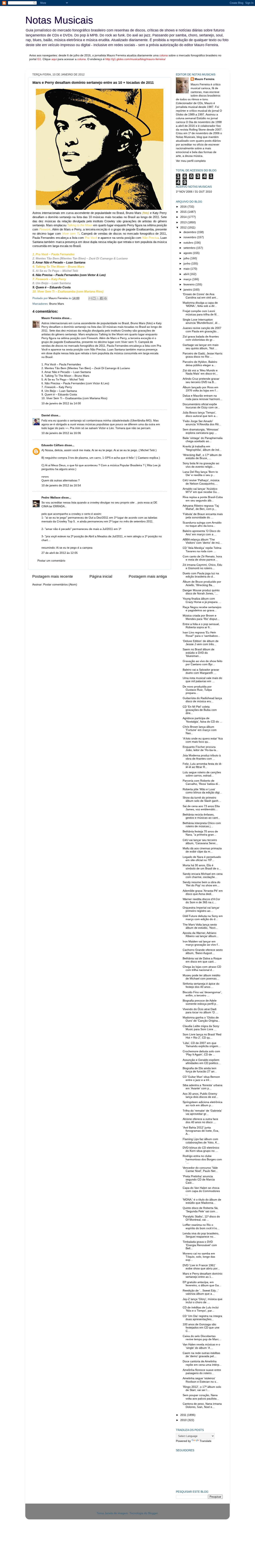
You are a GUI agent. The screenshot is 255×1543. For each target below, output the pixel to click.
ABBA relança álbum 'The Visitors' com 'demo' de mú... (202, 541)
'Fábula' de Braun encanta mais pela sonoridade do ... (203, 516)
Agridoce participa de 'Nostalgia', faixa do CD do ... (202, 720)
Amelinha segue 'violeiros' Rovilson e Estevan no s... (200, 1380)
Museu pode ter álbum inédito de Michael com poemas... (201, 977)
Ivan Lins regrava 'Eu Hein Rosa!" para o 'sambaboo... (201, 634)
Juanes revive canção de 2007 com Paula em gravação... (202, 330)
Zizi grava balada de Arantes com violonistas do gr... (201, 338)
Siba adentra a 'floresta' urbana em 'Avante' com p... (202, 1087)
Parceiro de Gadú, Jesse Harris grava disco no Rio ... (202, 355)
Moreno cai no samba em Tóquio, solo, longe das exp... (199, 1256)
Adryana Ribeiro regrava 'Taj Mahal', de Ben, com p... (201, 507)
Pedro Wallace (51, 497)
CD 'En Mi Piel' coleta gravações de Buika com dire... (200, 710)
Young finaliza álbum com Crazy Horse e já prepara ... (202, 600)
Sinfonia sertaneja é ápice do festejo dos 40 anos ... (201, 985)
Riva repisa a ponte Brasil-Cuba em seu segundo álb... (203, 499)
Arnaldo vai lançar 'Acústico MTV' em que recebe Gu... (201, 490)
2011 (183, 1414)
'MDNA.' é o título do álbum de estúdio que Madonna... (202, 1201)
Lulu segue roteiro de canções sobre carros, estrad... (202, 774)
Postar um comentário (51, 560)
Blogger (153, 1513)
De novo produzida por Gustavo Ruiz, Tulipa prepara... (197, 689)
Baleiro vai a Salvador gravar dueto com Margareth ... (201, 671)
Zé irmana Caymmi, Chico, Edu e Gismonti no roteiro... (202, 566)
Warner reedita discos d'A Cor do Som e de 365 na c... (201, 901)
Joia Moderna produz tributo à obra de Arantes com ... (202, 757)
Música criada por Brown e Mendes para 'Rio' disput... (201, 617)
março (187, 279)
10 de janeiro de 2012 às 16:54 (61, 485)
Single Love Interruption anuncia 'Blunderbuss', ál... (201, 321)
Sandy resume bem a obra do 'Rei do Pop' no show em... (201, 884)
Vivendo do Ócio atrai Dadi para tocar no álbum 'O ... (200, 1011)
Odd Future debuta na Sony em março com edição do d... (203, 918)
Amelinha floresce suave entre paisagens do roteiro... (202, 1371)
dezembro (190, 232)
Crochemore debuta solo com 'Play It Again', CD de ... (201, 1053)
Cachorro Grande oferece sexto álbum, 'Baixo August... (203, 951)
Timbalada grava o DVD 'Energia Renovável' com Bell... (200, 1245)
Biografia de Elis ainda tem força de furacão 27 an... (200, 1070)
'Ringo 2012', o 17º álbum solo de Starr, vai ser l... (202, 1388)
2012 (183, 227)
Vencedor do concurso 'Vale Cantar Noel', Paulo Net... (200, 1169)
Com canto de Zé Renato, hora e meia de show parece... (202, 558)
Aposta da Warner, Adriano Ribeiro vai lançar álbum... (201, 934)
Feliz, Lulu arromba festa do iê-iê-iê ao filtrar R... (202, 765)
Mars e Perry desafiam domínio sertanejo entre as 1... (202, 1275)
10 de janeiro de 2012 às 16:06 (61, 433)
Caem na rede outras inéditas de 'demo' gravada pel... (201, 1355)
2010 (183, 1420)
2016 (183, 206)
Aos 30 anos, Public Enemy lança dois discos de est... (200, 1095)
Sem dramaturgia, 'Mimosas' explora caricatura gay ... (201, 431)
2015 (183, 211)
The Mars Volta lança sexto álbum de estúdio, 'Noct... (200, 926)
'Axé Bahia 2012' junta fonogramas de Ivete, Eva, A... (201, 1130)
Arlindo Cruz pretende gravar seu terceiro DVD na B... (201, 380)
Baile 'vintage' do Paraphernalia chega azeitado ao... (203, 440)
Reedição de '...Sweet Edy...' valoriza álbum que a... (201, 1292)
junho (187, 263)
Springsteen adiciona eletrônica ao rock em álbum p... (202, 1104)
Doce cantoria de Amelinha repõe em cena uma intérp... (202, 1363)
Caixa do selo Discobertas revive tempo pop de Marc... (202, 1338)
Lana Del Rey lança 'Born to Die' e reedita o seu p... (200, 473)
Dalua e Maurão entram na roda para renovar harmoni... (202, 397)
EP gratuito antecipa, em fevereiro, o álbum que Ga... (202, 1284)
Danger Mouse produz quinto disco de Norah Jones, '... (201, 592)
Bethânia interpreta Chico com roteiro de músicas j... (202, 825)
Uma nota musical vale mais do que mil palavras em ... (202, 680)
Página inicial (100, 576)
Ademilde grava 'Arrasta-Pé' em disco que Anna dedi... (203, 892)
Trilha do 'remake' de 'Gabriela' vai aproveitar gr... (202, 1112)
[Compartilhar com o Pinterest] (105, 298)
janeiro (188, 289)
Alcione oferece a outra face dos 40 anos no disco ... (200, 1121)
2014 (183, 217)
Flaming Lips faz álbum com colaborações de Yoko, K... (201, 1141)
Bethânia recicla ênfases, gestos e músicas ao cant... (201, 816)
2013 (183, 222)
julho (186, 258)
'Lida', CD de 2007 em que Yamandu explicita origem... (202, 1045)
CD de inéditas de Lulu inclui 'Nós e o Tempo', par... (201, 1309)
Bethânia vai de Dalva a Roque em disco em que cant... (202, 960)
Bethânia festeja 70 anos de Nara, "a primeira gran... (200, 833)
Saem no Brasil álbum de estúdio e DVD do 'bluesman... (198, 652)
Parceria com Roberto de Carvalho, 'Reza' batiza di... (201, 782)
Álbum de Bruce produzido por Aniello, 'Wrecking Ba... (202, 583)
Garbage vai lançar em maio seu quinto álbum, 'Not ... (201, 346)
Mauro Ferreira (51, 318)
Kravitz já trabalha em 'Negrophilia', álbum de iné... (202, 448)
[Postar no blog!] (94, 298)
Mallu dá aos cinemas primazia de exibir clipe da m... (202, 850)
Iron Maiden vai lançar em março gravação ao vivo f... (201, 943)
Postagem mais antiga (148, 576)
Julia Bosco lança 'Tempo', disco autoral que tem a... (200, 414)
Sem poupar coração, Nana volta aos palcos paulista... (201, 1397)
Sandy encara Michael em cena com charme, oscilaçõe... (203, 875)
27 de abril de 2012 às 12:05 (59, 552)
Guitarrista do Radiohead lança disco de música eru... (202, 700)
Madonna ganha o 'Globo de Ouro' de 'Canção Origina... (201, 1019)
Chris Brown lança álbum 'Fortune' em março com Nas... (200, 730)
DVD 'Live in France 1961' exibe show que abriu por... (201, 1267)
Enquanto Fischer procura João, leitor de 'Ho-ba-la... (200, 748)
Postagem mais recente (52, 576)
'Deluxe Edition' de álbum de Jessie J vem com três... (201, 643)
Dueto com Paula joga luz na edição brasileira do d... (201, 575)
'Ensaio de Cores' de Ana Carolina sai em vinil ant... (200, 296)
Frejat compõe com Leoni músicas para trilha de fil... (201, 313)
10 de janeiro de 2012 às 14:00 (61, 403)
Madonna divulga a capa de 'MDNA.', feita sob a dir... (200, 304)
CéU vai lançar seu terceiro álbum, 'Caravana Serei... (200, 842)
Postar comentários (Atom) (60, 584)
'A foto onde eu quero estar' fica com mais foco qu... (203, 740)
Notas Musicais (59, 20)
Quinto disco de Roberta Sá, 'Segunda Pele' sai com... (200, 1210)
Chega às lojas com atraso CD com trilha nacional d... (202, 968)
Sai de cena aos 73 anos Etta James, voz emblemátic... (201, 808)
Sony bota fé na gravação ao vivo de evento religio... (201, 465)
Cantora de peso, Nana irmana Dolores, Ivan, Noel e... (202, 1405)
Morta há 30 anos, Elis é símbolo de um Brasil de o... (202, 867)
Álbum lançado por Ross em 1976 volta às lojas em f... (200, 389)
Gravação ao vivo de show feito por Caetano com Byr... (202, 663)
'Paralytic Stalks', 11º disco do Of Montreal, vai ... (201, 1218)
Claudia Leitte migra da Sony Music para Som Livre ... (201, 1028)
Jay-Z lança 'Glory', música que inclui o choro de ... (202, 1301)
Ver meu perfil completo (191, 160)
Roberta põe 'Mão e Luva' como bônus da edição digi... (202, 791)
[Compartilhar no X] (98, 298)
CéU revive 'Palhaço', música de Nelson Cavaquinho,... (201, 482)
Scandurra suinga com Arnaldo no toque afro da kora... (202, 524)
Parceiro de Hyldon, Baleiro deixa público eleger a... (200, 363)
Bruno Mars (56, 303)
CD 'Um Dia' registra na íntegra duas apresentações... (202, 1318)
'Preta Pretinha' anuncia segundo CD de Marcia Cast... (199, 1179)
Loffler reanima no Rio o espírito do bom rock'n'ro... (201, 1226)
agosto (188, 253)
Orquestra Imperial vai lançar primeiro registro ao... (201, 909)
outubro (188, 242)
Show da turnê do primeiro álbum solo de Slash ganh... (202, 799)
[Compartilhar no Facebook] (102, 298)
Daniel (45, 415)
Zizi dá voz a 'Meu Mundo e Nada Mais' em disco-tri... (200, 372)
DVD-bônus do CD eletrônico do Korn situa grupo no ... (201, 1149)
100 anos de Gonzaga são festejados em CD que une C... (201, 1327)
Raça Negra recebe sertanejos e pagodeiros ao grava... (202, 609)
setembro (189, 247)
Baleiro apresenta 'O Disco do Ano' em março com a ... (201, 533)
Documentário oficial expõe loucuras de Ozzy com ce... (201, 406)
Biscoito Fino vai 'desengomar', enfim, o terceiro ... (202, 994)
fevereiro (189, 284)
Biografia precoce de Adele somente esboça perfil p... (200, 1002)
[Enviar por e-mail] (90, 298)
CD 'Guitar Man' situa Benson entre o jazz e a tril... (201, 1078)
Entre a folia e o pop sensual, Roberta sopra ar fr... (201, 626)
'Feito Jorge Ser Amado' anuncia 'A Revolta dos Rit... (202, 423)
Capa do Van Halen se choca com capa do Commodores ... (201, 1191)
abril (186, 274)
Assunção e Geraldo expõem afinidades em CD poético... (202, 1061)
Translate (205, 1441)
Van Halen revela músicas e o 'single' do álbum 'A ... (201, 1346)
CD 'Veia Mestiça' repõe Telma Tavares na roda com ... (202, 549)
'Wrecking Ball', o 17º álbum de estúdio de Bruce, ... (202, 457)
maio (186, 268)
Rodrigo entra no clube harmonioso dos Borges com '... (202, 1159)
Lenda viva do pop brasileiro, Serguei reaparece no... (201, 1235)
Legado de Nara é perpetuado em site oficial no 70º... (202, 858)
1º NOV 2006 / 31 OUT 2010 (194, 191)
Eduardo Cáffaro (52, 445)
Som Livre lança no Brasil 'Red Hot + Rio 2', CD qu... (202, 1036)
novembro (190, 237)
